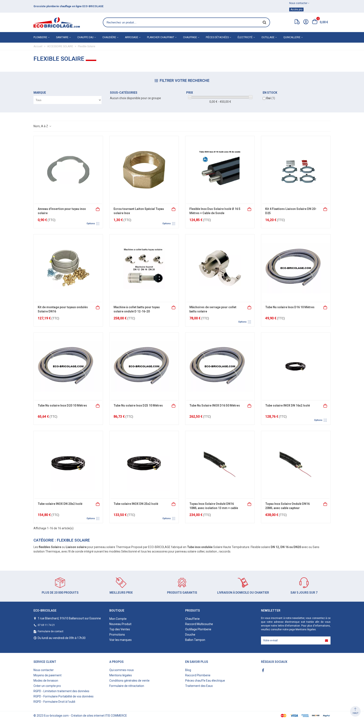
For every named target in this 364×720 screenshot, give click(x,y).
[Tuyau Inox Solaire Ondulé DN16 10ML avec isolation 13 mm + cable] (220, 464)
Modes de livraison (45, 680)
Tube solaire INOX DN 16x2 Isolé (287, 405)
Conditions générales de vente (129, 680)
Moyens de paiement (47, 675)
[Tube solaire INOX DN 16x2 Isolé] (295, 366)
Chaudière (109, 37)
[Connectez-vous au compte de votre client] (306, 22)
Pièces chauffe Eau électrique (205, 680)
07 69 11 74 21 (46, 625)
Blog (188, 670)
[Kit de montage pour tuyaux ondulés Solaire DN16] (68, 268)
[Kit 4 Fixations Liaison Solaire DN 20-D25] (295, 170)
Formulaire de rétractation (126, 686)
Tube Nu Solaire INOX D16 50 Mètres (214, 405)
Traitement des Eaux (199, 686)
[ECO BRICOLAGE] (56, 22)
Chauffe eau (85, 37)
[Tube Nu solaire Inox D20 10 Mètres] (68, 366)
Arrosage (131, 37)
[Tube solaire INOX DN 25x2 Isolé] (144, 464)
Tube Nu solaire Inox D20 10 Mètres (62, 405)
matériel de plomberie (69, 6)
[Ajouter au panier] (250, 209)
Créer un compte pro (47, 686)
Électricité (245, 37)
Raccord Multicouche (199, 624)
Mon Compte (118, 618)
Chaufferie (192, 618)
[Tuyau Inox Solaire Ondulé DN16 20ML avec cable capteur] (295, 464)
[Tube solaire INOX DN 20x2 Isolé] (68, 464)
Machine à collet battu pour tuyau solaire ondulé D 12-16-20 (137, 309)
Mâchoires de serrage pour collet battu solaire (212, 309)
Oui (270, 98)
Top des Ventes (119, 629)
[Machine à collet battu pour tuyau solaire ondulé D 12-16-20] (144, 268)
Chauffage (190, 37)
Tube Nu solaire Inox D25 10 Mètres (138, 405)
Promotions (117, 634)
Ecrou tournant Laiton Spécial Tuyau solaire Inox (139, 211)
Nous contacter (43, 670)
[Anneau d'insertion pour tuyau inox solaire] (68, 170)
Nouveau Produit (120, 624)
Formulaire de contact (50, 631)
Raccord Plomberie (197, 675)
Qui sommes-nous (121, 670)
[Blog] (297, 22)
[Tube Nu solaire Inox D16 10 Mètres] (295, 268)
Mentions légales (306, 629)
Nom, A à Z (41, 126)
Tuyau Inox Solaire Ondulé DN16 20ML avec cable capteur (287, 506)
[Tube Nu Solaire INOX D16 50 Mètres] (220, 366)
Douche (190, 634)
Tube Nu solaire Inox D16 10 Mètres (289, 307)
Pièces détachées (217, 37)
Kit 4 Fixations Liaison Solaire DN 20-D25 (291, 211)
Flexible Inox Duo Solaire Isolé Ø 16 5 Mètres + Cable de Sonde (214, 211)
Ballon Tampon (195, 640)
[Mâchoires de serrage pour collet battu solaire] (220, 268)
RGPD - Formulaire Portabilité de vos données (63, 696)
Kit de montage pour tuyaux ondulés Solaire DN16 (63, 309)
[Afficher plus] (98, 209)
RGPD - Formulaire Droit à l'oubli (54, 701)
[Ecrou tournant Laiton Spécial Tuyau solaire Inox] (144, 170)
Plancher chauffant (160, 37)
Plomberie (40, 37)
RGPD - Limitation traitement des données (61, 691)
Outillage (267, 37)
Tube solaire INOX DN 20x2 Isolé (60, 503)
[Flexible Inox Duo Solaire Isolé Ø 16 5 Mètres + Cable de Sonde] (220, 170)
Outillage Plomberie (198, 629)
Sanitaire (62, 37)
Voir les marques (120, 640)
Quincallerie (291, 37)
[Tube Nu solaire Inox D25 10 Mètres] (144, 366)
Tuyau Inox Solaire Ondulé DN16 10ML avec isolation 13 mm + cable (213, 506)
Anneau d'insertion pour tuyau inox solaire (62, 211)
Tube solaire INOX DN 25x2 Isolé (136, 503)
